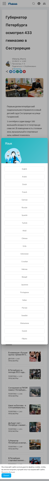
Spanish (24, 215)
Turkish (24, 223)
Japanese (24, 285)
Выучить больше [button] (8, 472)
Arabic (24, 177)
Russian (24, 207)
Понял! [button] (6, 475)
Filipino (24, 339)
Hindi (24, 231)
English (24, 169)
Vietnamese (24, 323)
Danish (24, 331)
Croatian (24, 261)
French (24, 192)
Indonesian (24, 254)
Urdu (24, 246)
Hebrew (24, 269)
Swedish (24, 315)
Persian (24, 308)
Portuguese (24, 292)
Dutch (24, 184)
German (25, 200)
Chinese (24, 238)
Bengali (24, 277)
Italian (24, 300)
